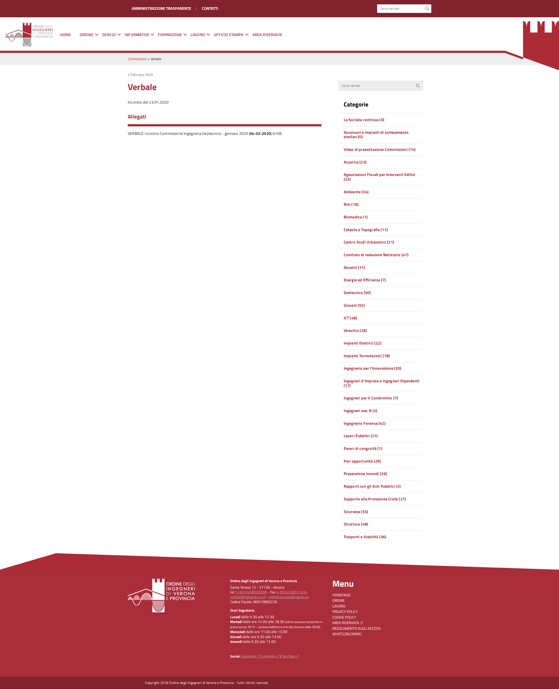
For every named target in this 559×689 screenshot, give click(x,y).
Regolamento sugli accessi (356, 628)
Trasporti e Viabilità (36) (365, 537)
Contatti (210, 8)
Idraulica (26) (355, 330)
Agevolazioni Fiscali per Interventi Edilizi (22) (379, 177)
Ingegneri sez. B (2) (361, 411)
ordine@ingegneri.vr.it (247, 597)
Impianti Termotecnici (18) (367, 356)
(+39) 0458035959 (251, 592)
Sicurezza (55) (356, 512)
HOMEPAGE (341, 595)
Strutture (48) (356, 524)
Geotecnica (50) (357, 293)
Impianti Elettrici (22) (362, 343)
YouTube (288, 656)
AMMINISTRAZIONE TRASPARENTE (161, 8)
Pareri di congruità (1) (363, 448)
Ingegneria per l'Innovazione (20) (372, 368)
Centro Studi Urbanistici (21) (369, 242)
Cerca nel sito (389, 8)
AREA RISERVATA (267, 35)
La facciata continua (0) (364, 120)
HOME (65, 35)
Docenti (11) (354, 267)
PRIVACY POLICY (345, 611)
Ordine (338, 600)
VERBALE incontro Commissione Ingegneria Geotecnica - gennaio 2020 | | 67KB (205, 133)
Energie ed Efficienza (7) (365, 280)
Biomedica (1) (356, 217)
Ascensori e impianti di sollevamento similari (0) (376, 134)
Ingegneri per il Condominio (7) (371, 398)
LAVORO (338, 606)
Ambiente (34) (356, 192)
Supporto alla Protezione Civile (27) (375, 499)
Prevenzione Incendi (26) (365, 474)
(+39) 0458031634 (291, 592)
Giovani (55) (354, 305)
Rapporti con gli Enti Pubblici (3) (372, 486)
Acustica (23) (355, 162)
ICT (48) (350, 318)
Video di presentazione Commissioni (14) (380, 149)
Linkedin (268, 656)
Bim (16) (351, 204)
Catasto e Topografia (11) (366, 230)
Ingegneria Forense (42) (365, 423)
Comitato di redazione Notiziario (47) (376, 255)
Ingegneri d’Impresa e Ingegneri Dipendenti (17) (382, 383)
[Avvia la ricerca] (427, 8)
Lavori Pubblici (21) (361, 436)
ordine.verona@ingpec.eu (289, 597)
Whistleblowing (347, 634)
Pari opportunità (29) (362, 461)
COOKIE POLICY (344, 617)
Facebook (248, 656)
